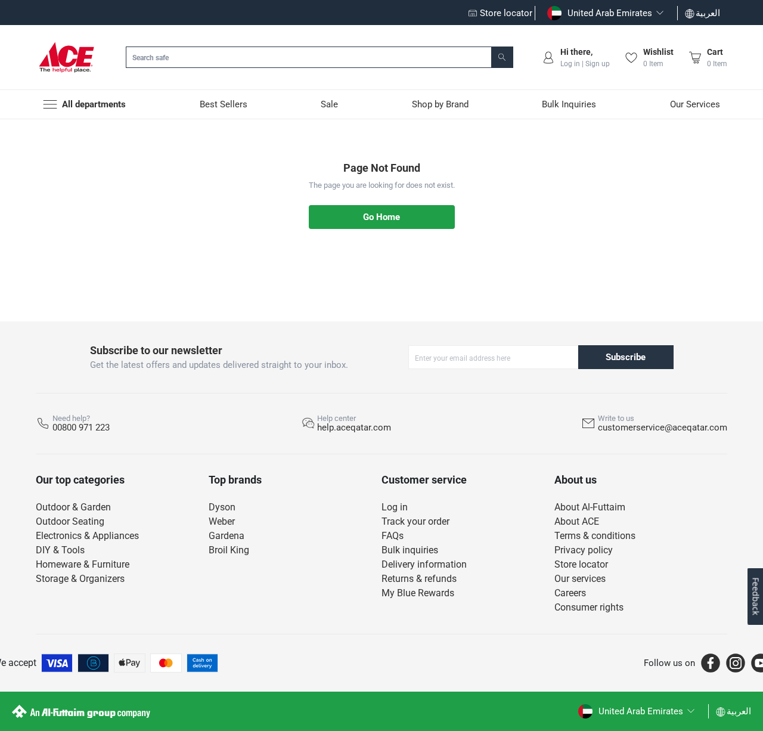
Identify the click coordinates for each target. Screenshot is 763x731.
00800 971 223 (81, 427)
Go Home (381, 217)
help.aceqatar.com (354, 427)
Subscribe (626, 357)
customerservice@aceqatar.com (662, 427)
